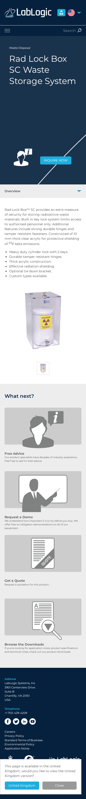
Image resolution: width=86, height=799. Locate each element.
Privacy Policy (14, 736)
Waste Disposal (19, 48)
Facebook (8, 721)
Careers (10, 731)
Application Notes (17, 748)
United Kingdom (21, 785)
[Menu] (43, 30)
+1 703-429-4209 (16, 713)
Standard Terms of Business (24, 740)
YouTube (32, 721)
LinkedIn (24, 721)
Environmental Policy (19, 744)
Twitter (16, 721)
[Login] (61, 12)
